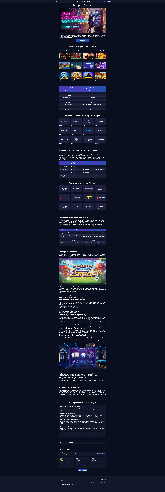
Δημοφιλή (63, 50)
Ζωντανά (75, 50)
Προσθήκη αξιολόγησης (101, 453)
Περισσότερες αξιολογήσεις (82, 470)
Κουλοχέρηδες (100, 50)
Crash (88, 50)
